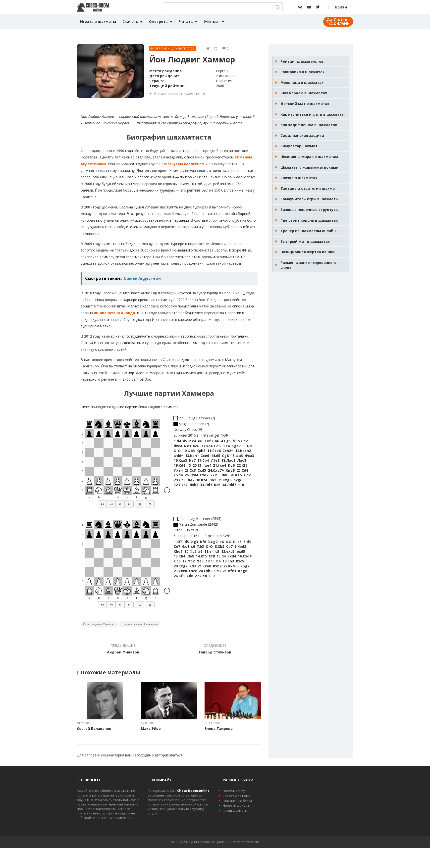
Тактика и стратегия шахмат (308, 188)
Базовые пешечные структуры (309, 209)
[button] (102, 503)
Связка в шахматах (298, 177)
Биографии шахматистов (172, 48)
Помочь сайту (234, 791)
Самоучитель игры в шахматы (309, 199)
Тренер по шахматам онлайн (308, 230)
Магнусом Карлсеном (184, 163)
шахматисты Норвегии (140, 624)
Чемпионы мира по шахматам (309, 156)
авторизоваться (169, 755)
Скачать (130, 21)
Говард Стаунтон (215, 652)
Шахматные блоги (237, 800)
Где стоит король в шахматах (309, 220)
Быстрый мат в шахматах (305, 241)
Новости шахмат (236, 805)
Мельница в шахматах (301, 82)
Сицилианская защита (302, 135)
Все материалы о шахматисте (179, 93)
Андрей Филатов (123, 652)
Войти (341, 7)
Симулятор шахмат (299, 146)
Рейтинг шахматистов (301, 61)
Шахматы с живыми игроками (309, 167)
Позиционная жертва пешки (307, 251)
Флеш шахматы (235, 810)
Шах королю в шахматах (303, 93)
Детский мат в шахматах (304, 103)
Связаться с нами (236, 796)
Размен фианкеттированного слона (308, 265)
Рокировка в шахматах (302, 71)
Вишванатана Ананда (114, 312)
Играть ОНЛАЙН (341, 21)
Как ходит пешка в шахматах (308, 124)
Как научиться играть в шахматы (312, 114)
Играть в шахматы (98, 21)
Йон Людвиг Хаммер (99, 624)
